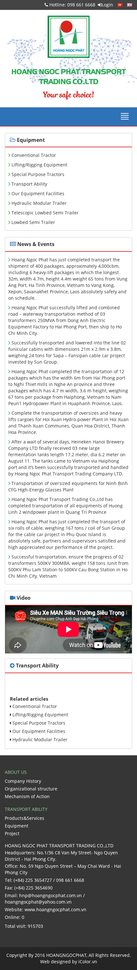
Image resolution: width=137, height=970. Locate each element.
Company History (23, 781)
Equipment (16, 826)
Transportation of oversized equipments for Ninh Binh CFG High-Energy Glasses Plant (68, 486)
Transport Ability (29, 184)
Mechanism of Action (27, 796)
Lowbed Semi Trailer (33, 222)
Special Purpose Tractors (37, 174)
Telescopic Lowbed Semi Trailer (45, 213)
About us (16, 772)
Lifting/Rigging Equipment (39, 165)
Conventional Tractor (33, 155)
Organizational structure (31, 789)
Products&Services (24, 818)
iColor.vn (87, 961)
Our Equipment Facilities (37, 193)
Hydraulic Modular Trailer (39, 203)
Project (12, 833)
